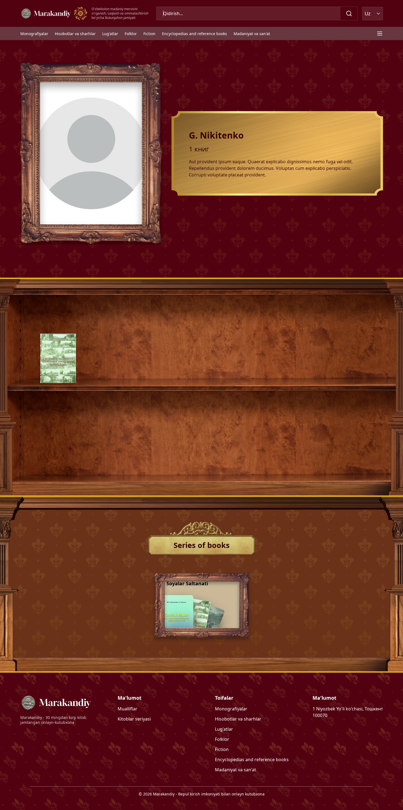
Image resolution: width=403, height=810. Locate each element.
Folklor (131, 33)
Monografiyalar (34, 33)
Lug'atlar (110, 33)
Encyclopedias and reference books (194, 33)
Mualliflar (127, 709)
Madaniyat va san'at (252, 33)
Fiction (149, 33)
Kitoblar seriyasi (134, 719)
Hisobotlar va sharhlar (75, 33)
